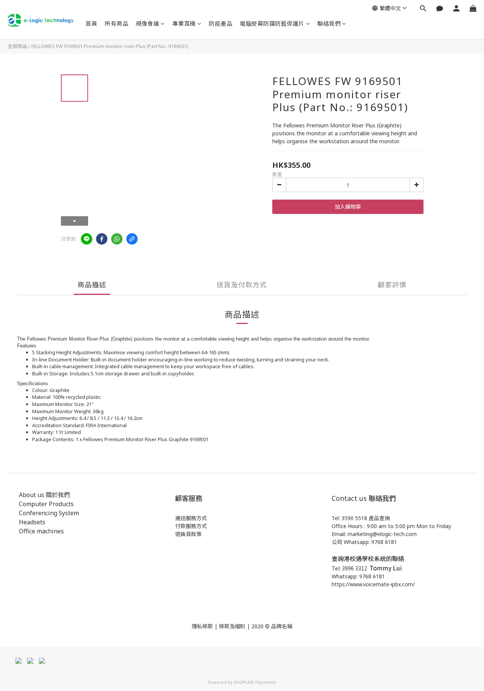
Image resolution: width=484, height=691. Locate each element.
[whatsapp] (117, 239)
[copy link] (132, 239)
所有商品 (116, 23)
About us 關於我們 (44, 495)
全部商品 (17, 46)
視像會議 (147, 23)
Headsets (32, 522)
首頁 (91, 23)
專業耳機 (184, 23)
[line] (86, 239)
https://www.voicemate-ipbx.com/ (373, 584)
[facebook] (101, 239)
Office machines (41, 531)
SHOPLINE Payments (255, 682)
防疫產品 (220, 23)
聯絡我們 (329, 23)
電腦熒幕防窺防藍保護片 (272, 23)
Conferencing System (49, 513)
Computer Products (46, 504)
